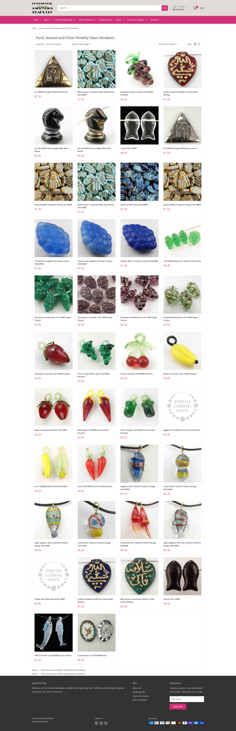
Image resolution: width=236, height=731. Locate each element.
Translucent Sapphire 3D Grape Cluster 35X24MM (95, 262)
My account (178, 9)
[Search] (165, 8)
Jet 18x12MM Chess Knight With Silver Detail (51, 149)
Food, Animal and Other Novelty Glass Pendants (59, 28)
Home (34, 28)
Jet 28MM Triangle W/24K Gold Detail (51, 92)
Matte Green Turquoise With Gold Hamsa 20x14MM (96, 93)
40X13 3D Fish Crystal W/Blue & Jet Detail (53, 655)
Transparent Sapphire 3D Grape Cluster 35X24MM (52, 262)
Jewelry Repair (105, 19)
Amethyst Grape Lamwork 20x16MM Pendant (136, 93)
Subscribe (178, 706)
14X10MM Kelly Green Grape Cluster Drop (182, 261)
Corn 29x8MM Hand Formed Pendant (51, 486)
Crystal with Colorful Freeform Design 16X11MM (94, 544)
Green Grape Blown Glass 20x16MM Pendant (94, 375)
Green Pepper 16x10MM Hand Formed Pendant (137, 431)
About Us (137, 688)
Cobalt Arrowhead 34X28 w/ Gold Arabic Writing (95, 600)
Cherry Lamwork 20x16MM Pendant (136, 374)
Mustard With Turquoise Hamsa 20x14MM (53, 204)
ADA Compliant (140, 700)
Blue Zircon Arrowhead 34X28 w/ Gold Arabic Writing (137, 600)
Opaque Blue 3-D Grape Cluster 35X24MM (139, 261)
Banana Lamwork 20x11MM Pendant (180, 374)
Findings (154, 19)
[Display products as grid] (195, 44)
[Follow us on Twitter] (101, 723)
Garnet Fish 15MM (171, 599)
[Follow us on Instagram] (106, 723)
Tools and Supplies (136, 19)
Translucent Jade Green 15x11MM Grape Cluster (53, 318)
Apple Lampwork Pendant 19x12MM (51, 430)
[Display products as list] (199, 44)
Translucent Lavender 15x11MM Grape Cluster (95, 318)
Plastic (118, 19)
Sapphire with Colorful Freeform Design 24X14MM (137, 487)
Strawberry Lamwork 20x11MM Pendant (52, 374)
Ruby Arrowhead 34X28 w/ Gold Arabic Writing (180, 93)
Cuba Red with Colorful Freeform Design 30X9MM (138, 544)
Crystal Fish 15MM (128, 148)
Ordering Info (139, 692)
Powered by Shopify (40, 721)
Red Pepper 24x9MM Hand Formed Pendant (93, 431)
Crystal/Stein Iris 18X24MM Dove (92, 655)
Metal (46, 19)
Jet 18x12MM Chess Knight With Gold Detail (94, 149)
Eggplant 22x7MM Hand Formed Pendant (181, 430)
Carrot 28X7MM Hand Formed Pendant (95, 486)
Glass (35, 19)
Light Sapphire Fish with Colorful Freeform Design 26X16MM (182, 544)
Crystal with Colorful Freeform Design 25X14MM (180, 487)
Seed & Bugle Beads (64, 19)
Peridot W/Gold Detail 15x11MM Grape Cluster (180, 318)
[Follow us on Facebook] (96, 723)
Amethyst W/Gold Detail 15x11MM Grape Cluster (138, 318)
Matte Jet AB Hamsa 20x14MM (134, 204)
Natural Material (86, 19)
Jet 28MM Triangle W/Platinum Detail (180, 148)
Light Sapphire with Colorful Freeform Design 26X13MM (51, 544)
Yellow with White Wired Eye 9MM (50, 599)
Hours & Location (141, 696)
